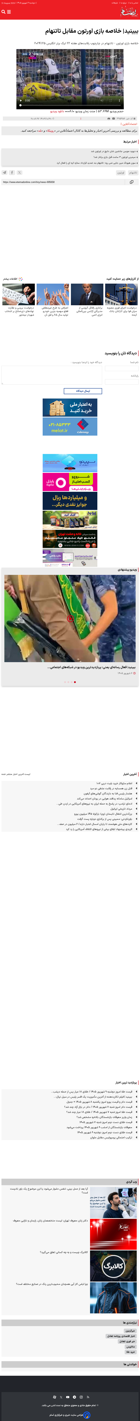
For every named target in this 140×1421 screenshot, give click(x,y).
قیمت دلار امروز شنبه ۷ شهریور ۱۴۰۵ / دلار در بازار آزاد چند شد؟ (98, 1107)
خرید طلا (131, 1352)
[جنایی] (70, 539)
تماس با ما (133, 3)
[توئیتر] (59, 1397)
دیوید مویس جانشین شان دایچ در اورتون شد (113, 151)
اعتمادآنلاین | (129, 124)
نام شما (134, 362)
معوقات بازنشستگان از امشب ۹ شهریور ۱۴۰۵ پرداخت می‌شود (99, 1127)
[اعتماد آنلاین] (129, 12)
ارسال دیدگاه (83, 391)
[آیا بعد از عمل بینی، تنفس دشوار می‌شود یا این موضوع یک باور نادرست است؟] (113, 1202)
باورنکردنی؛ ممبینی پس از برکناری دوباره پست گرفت (104, 819)
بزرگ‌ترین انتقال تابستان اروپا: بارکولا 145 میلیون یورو (103, 814)
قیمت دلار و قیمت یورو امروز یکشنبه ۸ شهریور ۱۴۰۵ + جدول (99, 1102)
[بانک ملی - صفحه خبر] (70, 408)
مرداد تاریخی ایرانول (121, 809)
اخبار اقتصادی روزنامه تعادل (121, 1336)
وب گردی (131, 1182)
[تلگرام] (4, 172)
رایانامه (135, 376)
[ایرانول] (70, 520)
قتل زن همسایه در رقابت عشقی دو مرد (111, 788)
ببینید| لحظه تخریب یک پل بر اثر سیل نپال (109, 667)
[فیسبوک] (12, 172)
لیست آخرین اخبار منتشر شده (15, 774)
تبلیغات (115, 3)
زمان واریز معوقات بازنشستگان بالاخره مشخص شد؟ (104, 1117)
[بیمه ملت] (70, 426)
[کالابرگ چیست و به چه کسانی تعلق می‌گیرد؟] (113, 1266)
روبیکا (50, 130)
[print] (108, 118)
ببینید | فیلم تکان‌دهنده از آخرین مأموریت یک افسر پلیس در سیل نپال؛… (93, 1097)
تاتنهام (133, 173)
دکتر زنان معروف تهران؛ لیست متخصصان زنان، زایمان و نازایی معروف (50, 1221)
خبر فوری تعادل (127, 1341)
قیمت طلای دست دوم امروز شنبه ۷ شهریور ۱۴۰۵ (105, 1122)
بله (39, 130)
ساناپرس (131, 1346)
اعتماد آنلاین (55, 1405)
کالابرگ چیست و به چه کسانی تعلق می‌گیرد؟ (64, 1252)
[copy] (132, 182)
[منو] (9, 12)
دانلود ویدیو (57, 111)
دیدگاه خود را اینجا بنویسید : (86, 362)
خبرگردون (130, 1331)
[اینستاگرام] (79, 1397)
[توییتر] (19, 172)
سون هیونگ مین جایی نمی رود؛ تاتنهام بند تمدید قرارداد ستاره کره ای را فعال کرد (96, 163)
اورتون (120, 173)
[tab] (75, 682)
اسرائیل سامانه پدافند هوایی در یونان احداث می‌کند (104, 799)
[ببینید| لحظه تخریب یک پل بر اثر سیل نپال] (70, 618)
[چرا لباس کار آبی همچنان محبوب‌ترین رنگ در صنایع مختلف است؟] (113, 1297)
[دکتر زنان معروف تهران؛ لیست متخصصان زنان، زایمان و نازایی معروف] (113, 1234)
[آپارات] (53, 1397)
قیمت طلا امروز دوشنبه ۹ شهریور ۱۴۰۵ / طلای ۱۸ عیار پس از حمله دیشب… (91, 1092)
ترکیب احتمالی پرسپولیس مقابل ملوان (111, 1138)
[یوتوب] (66, 1397)
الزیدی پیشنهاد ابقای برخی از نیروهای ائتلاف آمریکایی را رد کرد (99, 829)
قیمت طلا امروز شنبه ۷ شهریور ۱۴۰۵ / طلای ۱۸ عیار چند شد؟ (99, 1112)
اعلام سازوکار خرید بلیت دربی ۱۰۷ (114, 783)
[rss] (86, 1397)
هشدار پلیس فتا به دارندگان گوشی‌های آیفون (108, 794)
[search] (3, 12)
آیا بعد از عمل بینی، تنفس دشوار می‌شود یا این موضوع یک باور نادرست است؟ (49, 1191)
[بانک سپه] (70, 501)
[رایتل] (70, 482)
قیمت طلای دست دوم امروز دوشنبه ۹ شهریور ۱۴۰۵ (104, 1132)
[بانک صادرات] (70, 463)
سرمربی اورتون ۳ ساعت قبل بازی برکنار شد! (115, 157)
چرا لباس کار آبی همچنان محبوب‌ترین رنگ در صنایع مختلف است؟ (52, 1284)
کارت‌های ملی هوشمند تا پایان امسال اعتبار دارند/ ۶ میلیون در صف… (94, 824)
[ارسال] (113, 118)
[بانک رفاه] (70, 558)
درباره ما (123, 3)
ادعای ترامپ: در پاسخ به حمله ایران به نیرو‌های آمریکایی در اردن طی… (94, 804)
